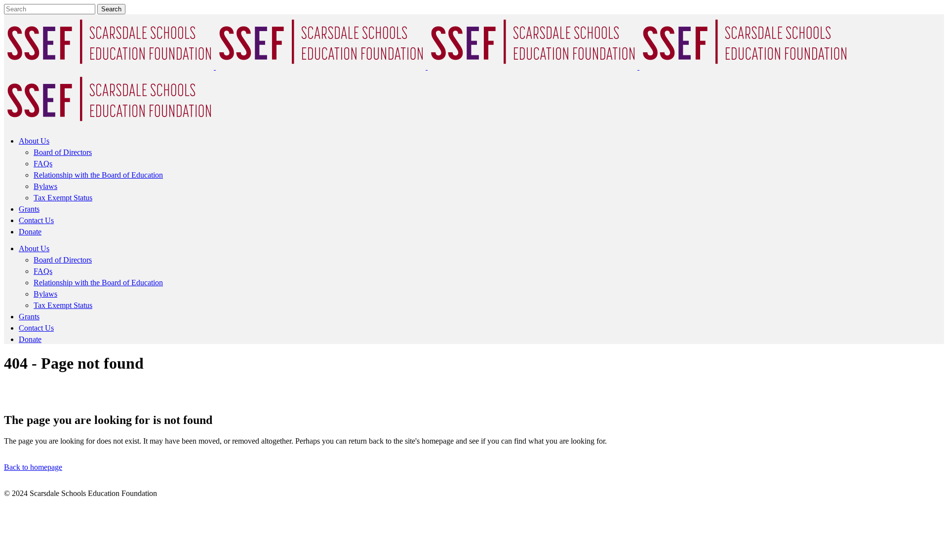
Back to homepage (33, 467)
